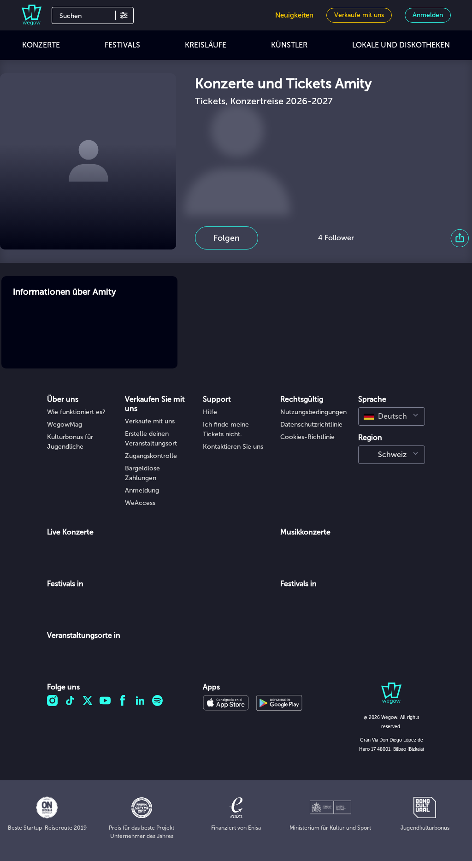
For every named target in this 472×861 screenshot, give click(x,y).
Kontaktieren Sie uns (233, 447)
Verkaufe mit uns (150, 421)
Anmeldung (142, 490)
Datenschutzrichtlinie (311, 424)
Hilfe (210, 412)
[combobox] (392, 416)
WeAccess (140, 503)
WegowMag (64, 424)
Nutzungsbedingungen (313, 412)
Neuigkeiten (294, 15)
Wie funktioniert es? (76, 412)
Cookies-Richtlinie (307, 437)
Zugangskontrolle (151, 456)
